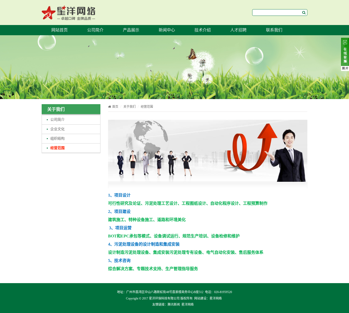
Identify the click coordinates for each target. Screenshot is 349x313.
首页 (115, 107)
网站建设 (200, 298)
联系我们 (274, 30)
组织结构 (57, 138)
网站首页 (59, 30)
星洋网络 (216, 298)
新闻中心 (167, 30)
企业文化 (57, 129)
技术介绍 (202, 30)
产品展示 (131, 30)
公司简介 (95, 30)
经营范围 (57, 148)
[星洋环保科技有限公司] (68, 16)
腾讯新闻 (174, 304)
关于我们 (129, 107)
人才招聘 (238, 30)
